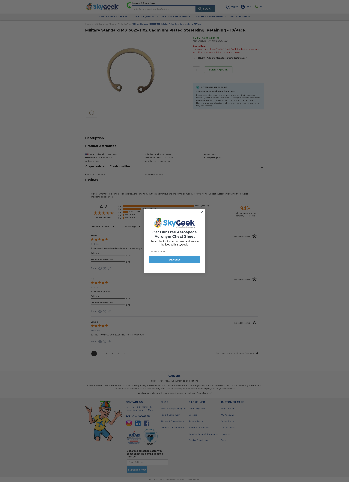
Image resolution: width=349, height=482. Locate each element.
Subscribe (174, 259)
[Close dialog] (201, 212)
